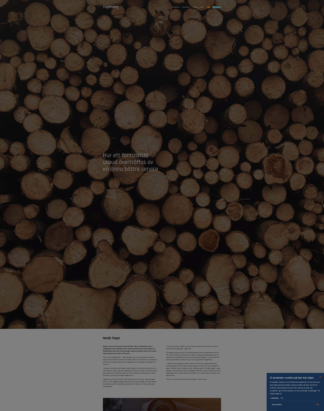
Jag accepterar (277, 404)
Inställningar (275, 398)
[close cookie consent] (320, 377)
